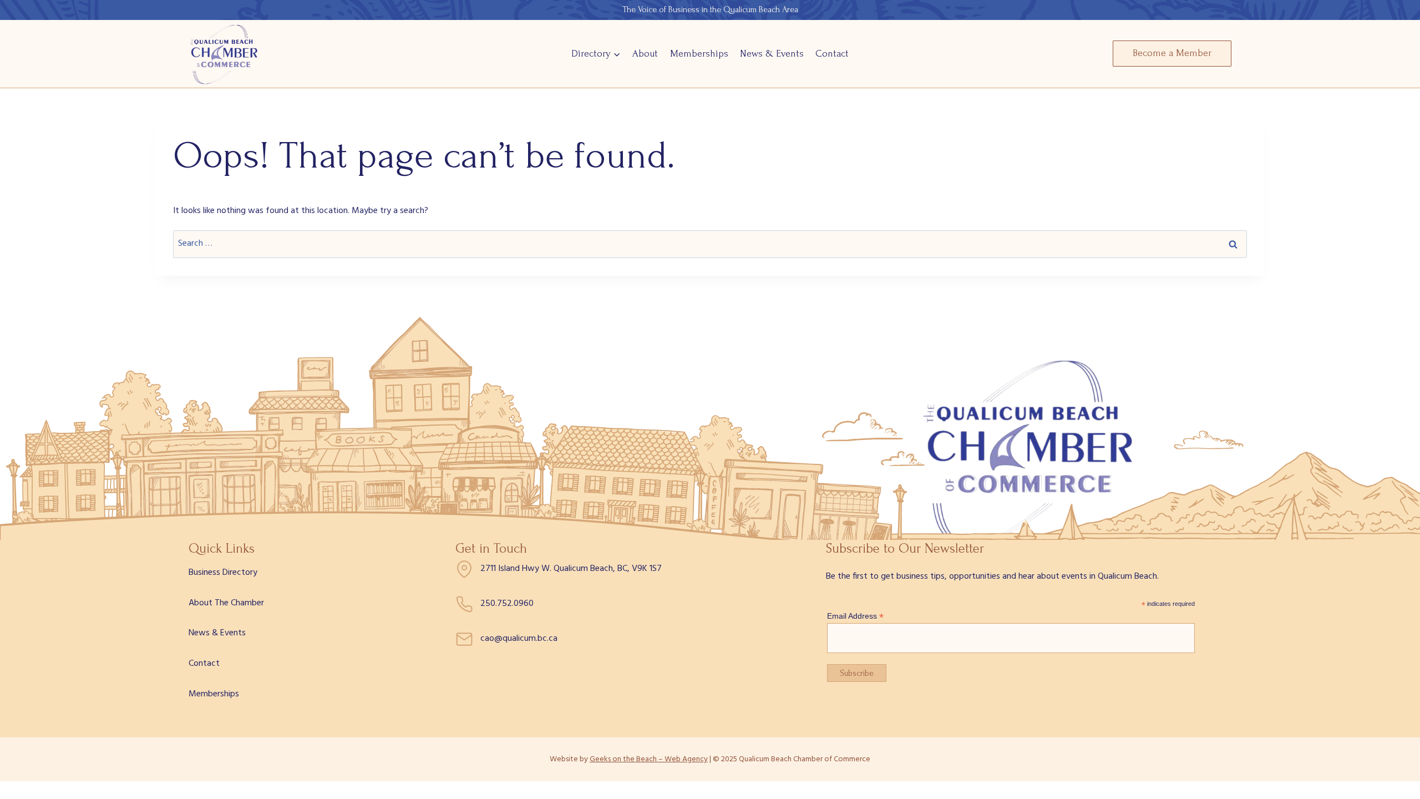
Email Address (855, 616)
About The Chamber (226, 603)
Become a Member (1172, 53)
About (645, 53)
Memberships (699, 53)
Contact (832, 53)
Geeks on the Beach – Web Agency (649, 759)
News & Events (772, 53)
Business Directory (223, 572)
